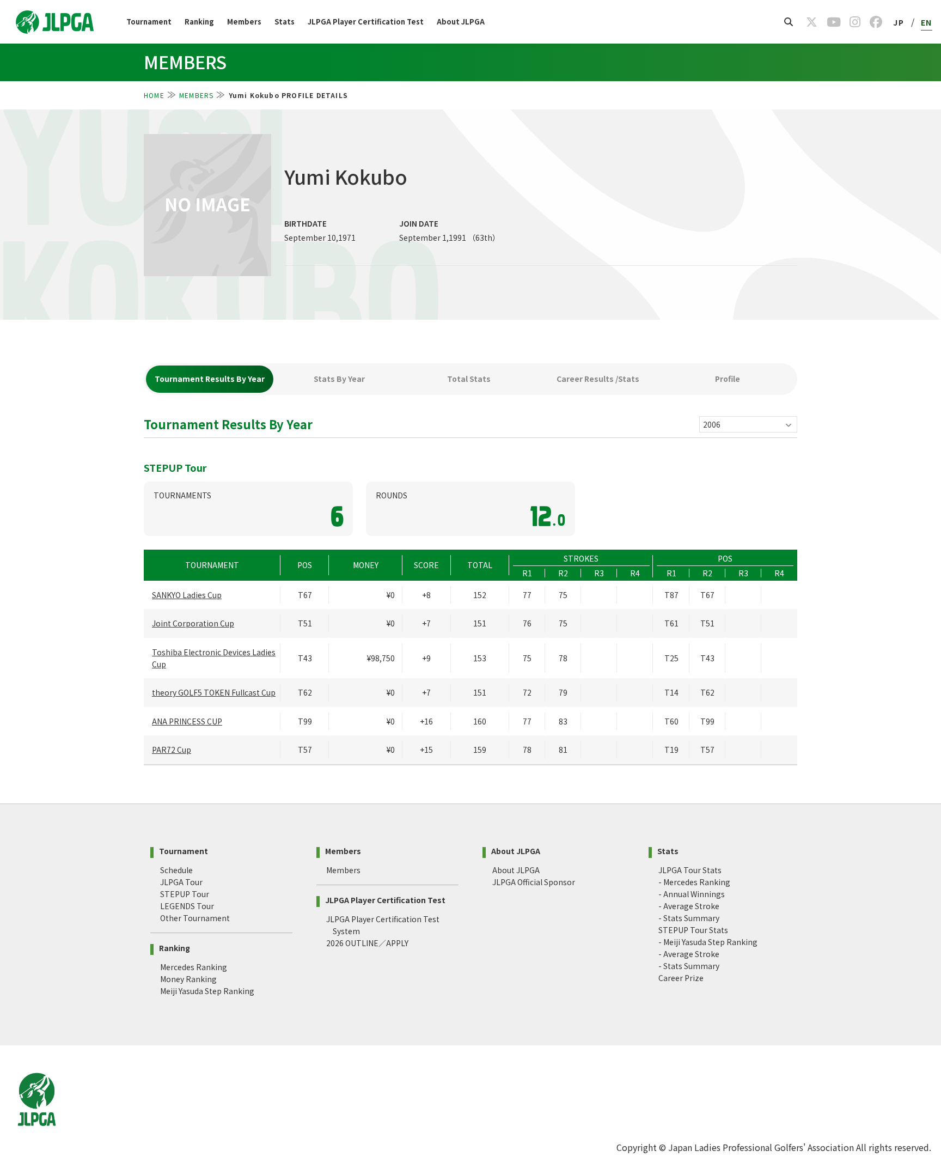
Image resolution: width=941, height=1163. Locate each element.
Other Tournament (195, 917)
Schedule (176, 869)
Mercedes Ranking (193, 966)
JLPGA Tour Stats (690, 869)
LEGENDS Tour (187, 905)
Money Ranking (188, 978)
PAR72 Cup (171, 749)
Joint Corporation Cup (193, 623)
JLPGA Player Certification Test (366, 21)
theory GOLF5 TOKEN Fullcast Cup (214, 692)
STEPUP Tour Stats (693, 929)
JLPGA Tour (181, 881)
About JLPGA (461, 21)
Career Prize (681, 977)
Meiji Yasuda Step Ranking (207, 990)
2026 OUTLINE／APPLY (367, 942)
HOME (154, 95)
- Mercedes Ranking (694, 881)
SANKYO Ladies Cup (187, 594)
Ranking (199, 21)
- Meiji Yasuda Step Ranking (707, 941)
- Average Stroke (688, 905)
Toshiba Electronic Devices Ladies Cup (214, 658)
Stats (284, 21)
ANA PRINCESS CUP (187, 721)
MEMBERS (196, 95)
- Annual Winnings (691, 893)
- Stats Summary (688, 917)
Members (244, 21)
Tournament (149, 21)
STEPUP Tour (184, 893)
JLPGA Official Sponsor (533, 881)
